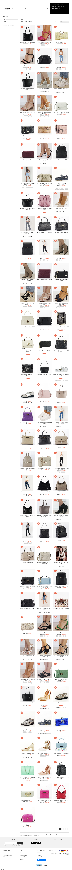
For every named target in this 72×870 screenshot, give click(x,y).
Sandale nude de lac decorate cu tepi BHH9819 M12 (28, 680)
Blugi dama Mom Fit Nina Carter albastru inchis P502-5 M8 (61, 423)
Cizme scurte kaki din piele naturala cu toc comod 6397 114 (61, 257)
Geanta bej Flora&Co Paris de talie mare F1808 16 (61, 400)
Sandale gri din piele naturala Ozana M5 (27, 399)
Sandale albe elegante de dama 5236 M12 (28, 656)
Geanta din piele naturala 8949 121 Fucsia (44, 801)
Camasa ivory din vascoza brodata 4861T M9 (61, 563)
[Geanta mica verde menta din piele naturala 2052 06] (61, 670)
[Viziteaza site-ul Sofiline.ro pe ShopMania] (39, 865)
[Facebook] (32, 843)
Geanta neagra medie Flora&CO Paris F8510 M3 (44, 539)
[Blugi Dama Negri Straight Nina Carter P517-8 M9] (27, 530)
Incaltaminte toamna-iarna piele (8, 25)
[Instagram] (40, 843)
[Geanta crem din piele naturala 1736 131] (27, 318)
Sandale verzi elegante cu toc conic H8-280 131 (61, 633)
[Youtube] (36, 843)
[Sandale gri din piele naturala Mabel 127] (61, 694)
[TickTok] (38, 843)
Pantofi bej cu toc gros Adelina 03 (27, 753)
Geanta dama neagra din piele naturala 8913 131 (27, 516)
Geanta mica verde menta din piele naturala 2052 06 (61, 680)
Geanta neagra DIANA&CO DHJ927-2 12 (27, 42)
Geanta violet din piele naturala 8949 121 (27, 422)
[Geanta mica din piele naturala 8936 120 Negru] (27, 366)
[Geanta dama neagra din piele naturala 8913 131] (27, 506)
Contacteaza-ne (42, 859)
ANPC (21, 858)
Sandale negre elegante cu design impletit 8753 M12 (44, 656)
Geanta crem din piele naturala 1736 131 (27, 326)
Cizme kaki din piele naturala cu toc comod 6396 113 (27, 280)
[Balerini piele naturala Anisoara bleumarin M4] (61, 174)
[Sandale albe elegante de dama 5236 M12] (27, 647)
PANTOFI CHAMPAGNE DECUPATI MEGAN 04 (44, 703)
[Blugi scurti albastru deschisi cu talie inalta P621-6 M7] (27, 174)
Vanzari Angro (55, 13)
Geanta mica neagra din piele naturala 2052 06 (27, 587)
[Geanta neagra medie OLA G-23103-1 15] (44, 366)
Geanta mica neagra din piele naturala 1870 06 (61, 280)
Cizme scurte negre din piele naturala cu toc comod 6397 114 (61, 516)
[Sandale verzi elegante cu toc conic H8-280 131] (61, 623)
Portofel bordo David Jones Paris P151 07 (44, 279)
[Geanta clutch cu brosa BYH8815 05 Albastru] (61, 719)
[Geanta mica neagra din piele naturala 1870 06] (61, 271)
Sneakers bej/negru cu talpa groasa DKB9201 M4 (27, 304)
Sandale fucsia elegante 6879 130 (44, 42)
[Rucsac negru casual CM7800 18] (61, 530)
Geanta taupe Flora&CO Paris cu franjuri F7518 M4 (61, 492)
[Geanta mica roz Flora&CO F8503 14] (44, 391)
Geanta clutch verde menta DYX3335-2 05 (27, 777)
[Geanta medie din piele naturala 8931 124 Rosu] (61, 791)
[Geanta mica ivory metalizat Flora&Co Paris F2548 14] (44, 553)
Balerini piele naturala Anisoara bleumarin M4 (61, 184)
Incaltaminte (5, 22)
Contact (4, 858)
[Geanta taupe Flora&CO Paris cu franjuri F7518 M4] (61, 483)
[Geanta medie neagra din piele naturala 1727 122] (44, 437)
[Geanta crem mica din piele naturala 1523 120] (27, 342)
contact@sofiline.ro (58, 842)
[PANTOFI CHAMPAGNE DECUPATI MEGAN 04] (44, 694)
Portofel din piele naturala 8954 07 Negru (44, 350)
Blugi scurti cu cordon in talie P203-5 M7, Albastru (44, 609)
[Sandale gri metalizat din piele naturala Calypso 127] (27, 719)
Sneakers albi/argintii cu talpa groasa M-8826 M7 (44, 423)
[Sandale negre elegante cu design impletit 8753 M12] (44, 647)
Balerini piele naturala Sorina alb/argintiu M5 (61, 375)
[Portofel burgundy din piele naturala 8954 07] (27, 151)
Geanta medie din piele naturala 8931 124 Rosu (61, 801)
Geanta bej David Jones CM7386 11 (44, 468)
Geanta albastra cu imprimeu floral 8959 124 (61, 754)
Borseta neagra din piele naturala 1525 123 (61, 327)
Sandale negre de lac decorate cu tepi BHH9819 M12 (61, 656)
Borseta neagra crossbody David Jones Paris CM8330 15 (44, 66)
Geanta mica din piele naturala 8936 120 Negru (27, 375)
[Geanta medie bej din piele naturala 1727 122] (27, 437)
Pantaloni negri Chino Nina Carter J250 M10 (44, 257)
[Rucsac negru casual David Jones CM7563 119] (27, 247)
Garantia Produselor (23, 855)
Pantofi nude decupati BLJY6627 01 (44, 777)
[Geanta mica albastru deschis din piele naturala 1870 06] (44, 577)
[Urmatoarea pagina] (67, 829)
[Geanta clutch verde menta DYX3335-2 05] (27, 768)
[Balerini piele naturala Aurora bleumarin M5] (44, 719)
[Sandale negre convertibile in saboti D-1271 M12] (44, 151)
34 (65, 828)
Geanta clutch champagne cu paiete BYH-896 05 (61, 609)
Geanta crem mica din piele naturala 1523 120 (27, 351)
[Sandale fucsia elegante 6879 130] (44, 33)
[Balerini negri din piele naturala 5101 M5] (44, 670)
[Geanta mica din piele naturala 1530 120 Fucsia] (27, 815)
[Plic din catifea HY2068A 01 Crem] (27, 791)
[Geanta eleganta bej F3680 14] (27, 553)
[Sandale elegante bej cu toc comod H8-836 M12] (44, 294)
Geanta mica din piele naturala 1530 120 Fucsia (27, 825)
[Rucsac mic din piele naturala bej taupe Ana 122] (27, 459)
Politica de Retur (22, 854)
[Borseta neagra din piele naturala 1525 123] (61, 318)
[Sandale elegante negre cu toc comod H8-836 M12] (44, 623)
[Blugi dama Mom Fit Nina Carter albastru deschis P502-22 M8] (61, 56)
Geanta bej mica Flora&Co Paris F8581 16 (61, 445)
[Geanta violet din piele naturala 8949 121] (27, 413)
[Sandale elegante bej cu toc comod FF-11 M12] (27, 103)
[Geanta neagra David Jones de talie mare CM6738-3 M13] (27, 80)
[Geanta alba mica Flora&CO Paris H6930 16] (61, 103)
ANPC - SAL (22, 859)
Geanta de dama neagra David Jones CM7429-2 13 (44, 327)
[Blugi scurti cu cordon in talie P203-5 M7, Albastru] (44, 599)
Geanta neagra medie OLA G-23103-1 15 (44, 374)
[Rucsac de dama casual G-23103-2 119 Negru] (61, 768)
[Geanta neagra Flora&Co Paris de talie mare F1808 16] (27, 199)
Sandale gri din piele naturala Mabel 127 (61, 702)
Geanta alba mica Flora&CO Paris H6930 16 (61, 113)
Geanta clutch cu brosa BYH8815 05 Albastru (61, 728)
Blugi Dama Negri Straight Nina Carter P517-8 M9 (27, 539)
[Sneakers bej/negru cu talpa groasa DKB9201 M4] (27, 294)
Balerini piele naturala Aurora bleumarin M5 (44, 728)
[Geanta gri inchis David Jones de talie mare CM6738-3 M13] (44, 506)
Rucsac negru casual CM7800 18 (61, 539)
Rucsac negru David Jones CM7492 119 (61, 586)
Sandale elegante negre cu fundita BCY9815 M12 (61, 304)
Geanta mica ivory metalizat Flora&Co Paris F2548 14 (44, 563)
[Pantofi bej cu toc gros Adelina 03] (27, 744)
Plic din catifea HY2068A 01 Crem (27, 800)
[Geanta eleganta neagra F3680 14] (61, 223)
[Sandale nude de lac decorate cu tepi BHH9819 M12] (27, 670)
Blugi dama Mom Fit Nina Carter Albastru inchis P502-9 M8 (27, 492)
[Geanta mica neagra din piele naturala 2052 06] (27, 577)
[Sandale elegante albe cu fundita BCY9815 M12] (44, 103)
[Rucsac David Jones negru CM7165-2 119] (61, 151)
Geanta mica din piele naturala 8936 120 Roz (61, 136)
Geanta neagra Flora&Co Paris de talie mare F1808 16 (27, 209)
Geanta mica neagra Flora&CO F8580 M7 (44, 232)
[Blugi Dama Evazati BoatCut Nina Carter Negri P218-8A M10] (61, 459)
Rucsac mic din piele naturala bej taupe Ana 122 (27, 469)
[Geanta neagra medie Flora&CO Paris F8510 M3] (44, 530)
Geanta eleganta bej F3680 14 (27, 562)
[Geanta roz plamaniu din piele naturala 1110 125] (44, 199)
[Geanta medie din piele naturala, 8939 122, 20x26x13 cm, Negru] (61, 342)
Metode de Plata (22, 852)
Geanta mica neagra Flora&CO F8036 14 (27, 608)
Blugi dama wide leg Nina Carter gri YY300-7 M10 (27, 233)
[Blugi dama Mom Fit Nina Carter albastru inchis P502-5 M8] (61, 413)
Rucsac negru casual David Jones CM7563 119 (27, 257)
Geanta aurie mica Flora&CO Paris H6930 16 (44, 184)
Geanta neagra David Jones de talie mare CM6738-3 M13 (27, 89)
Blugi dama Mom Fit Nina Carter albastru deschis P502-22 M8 (61, 66)
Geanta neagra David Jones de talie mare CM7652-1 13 (27, 703)
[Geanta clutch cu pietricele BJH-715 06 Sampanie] (44, 127)
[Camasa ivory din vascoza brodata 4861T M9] (61, 553)
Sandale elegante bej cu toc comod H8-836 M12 (44, 304)
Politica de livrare (6, 856)
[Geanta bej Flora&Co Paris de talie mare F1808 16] (61, 391)
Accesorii (4, 21)
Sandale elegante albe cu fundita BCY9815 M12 (44, 113)
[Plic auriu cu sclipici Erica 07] (61, 33)
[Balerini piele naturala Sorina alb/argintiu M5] (61, 366)
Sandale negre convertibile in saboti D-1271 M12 (44, 160)
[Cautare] (26, 9)
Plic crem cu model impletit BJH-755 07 (27, 632)
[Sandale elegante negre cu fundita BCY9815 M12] (61, 294)
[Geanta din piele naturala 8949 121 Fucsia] (44, 791)
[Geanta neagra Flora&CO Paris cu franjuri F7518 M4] (44, 483)
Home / (4, 16)
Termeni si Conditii (6, 854)
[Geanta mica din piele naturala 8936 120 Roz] (61, 127)
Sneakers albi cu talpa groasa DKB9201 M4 (61, 89)
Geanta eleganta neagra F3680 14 (61, 232)
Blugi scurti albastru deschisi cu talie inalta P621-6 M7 (28, 184)
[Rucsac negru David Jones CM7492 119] (61, 577)
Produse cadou (55, 10)
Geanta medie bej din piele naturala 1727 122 (27, 446)
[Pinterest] (34, 843)
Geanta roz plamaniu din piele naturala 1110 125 (44, 209)
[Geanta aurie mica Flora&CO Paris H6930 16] (44, 174)
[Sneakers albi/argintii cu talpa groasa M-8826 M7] (44, 413)
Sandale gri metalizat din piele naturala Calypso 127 (27, 728)
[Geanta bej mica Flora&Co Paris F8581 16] (61, 437)
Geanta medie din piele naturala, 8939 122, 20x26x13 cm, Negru (61, 351)
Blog (60, 13)
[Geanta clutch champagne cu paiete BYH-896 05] (61, 599)
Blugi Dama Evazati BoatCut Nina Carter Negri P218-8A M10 (61, 469)
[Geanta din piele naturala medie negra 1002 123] (27, 127)
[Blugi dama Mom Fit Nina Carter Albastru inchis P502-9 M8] (27, 483)
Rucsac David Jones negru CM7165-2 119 (61, 159)
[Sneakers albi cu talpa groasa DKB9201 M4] (61, 80)
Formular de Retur (23, 856)
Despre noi (5, 852)
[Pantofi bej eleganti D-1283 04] (61, 199)
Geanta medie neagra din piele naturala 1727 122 (44, 446)
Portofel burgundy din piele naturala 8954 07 (27, 160)
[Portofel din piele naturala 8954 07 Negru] (44, 342)
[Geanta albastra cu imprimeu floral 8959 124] (61, 744)
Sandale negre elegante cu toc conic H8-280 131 (27, 66)
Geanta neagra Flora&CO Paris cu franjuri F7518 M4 (44, 492)
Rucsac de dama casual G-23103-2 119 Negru (61, 778)
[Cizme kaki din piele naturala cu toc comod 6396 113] (27, 271)
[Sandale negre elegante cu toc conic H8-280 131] (27, 56)
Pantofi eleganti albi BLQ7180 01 (44, 753)
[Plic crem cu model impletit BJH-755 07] (27, 623)
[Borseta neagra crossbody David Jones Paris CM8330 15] (44, 56)
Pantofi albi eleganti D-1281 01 (44, 88)
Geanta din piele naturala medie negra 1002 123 (27, 136)
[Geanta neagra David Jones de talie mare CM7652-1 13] (27, 694)
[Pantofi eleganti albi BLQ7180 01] (44, 744)
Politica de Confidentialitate (15, 845)
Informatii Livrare (56, 8)
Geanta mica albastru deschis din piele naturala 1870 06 (44, 587)
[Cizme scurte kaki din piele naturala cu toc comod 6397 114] (61, 247)
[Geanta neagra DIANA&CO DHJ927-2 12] (27, 33)
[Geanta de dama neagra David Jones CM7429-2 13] (44, 318)
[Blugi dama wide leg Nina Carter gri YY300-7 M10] (27, 223)
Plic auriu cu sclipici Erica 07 (61, 42)
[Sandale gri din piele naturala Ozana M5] (27, 391)
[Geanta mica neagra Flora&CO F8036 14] (27, 599)
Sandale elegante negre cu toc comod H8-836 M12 (44, 633)
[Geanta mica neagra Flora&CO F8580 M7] (44, 223)
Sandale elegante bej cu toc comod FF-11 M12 (27, 113)
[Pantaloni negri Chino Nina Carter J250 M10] (44, 247)
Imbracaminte (5, 24)
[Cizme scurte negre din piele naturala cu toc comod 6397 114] (61, 506)
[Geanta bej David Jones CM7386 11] (44, 459)
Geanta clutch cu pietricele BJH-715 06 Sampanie (44, 136)
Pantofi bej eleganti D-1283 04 (61, 208)
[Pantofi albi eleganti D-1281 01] (44, 80)
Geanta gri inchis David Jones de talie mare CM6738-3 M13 (44, 516)
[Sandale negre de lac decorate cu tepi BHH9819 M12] (61, 647)
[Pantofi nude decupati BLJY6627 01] (44, 768)
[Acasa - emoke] (6, 8)
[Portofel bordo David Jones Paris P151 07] (44, 271)
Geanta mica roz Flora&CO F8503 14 (44, 399)
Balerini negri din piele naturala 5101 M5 (44, 679)
